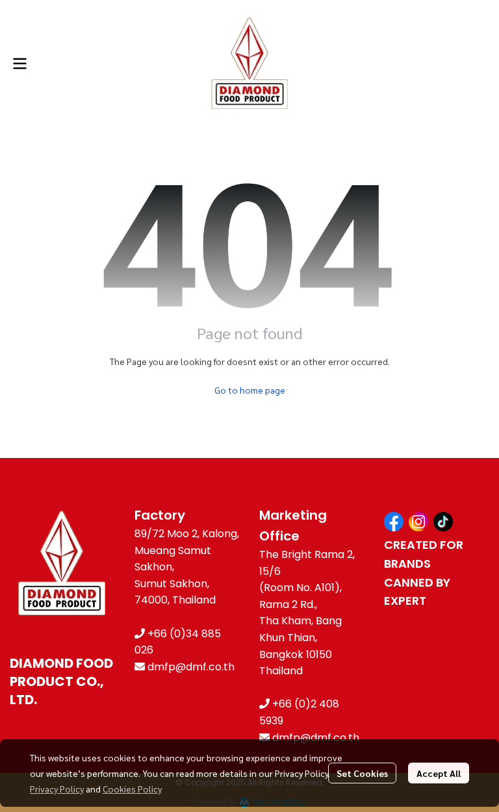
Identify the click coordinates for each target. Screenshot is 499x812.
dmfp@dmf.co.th (191, 666)
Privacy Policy (57, 788)
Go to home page (249, 390)
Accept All (438, 773)
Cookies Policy (132, 788)
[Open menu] (19, 64)
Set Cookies (362, 773)
